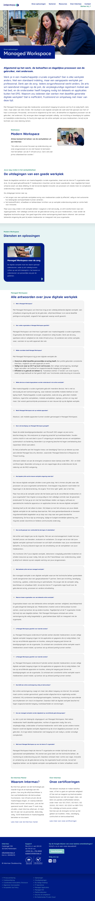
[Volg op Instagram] (54, 861)
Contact (88, 4)
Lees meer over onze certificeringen (63, 821)
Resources (63, 4)
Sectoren (52, 4)
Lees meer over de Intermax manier (24, 822)
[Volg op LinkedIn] (50, 861)
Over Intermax (75, 4)
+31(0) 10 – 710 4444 (33, 851)
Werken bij (84, 6)
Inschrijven (56, 851)
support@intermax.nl (33, 853)
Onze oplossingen (39, 4)
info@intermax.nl (8, 853)
